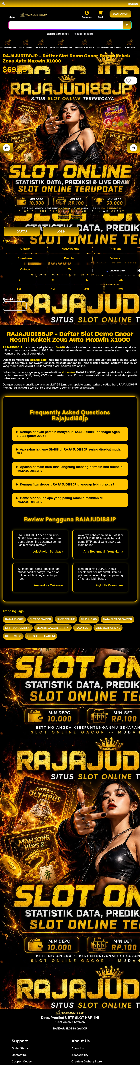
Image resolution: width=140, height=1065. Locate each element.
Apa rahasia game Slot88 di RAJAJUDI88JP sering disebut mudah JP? (69, 451)
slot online (68, 372)
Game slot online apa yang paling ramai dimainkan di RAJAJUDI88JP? (59, 500)
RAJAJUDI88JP (12, 347)
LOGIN (61, 231)
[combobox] (66, 25)
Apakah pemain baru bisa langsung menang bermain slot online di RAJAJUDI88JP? (69, 469)
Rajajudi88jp (38, 359)
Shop (12, 16)
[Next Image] (133, 148)
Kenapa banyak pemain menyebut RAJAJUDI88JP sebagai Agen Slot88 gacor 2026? (68, 434)
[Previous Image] (6, 148)
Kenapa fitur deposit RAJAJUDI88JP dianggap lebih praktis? (67, 484)
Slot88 (60, 347)
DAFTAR (22, 231)
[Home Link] (33, 15)
